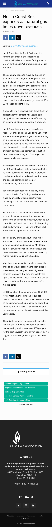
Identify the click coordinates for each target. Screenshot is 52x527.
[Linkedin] (12, 37)
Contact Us (33, 483)
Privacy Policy (20, 483)
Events (40, 516)
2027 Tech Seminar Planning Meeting (19, 396)
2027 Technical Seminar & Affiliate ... (18, 400)
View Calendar (26, 404)
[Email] (18, 37)
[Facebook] (5, 37)
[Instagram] (26, 505)
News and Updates (17, 10)
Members (20, 516)
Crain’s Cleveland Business (24, 46)
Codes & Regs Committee (14, 392)
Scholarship (26, 519)
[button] (4, 3)
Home (5, 10)
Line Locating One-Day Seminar (17, 384)
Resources (31, 516)
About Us (10, 516)
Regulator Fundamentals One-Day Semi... (20, 388)
